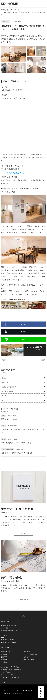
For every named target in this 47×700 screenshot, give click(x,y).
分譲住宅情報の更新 (9, 387)
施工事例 (4, 657)
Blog (3, 400)
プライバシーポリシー (9, 675)
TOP (2, 10)
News (4, 378)
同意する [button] (41, 692)
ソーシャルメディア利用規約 (11, 669)
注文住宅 (4, 654)
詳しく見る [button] (17, 693)
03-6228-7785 (15, 173)
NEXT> (43, 360)
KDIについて (5, 652)
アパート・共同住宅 (31, 654)
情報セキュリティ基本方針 (10, 677)
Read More (23, 533)
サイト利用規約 (6, 672)
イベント (15, 10)
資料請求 (4, 659)
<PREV (3, 360)
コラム (4, 396)
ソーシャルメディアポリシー (11, 667)
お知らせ (8, 10)
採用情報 (4, 662)
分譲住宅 (27, 652)
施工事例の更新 (7, 391)
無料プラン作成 (29, 659)
